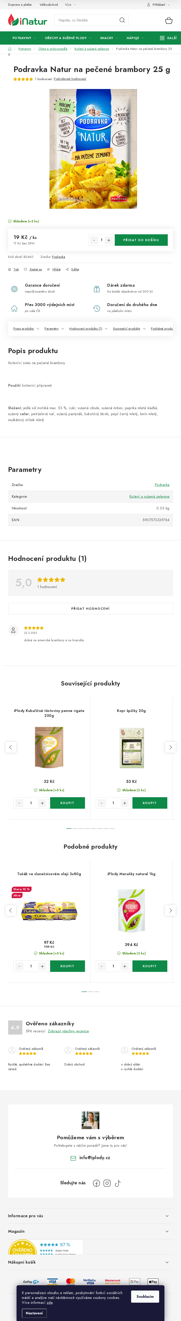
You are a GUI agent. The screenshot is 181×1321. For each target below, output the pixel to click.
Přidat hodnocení (90, 608)
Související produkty (126, 328)
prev (11, 747)
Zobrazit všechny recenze (68, 1031)
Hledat (122, 20)
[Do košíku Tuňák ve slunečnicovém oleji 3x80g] (67, 966)
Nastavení (34, 1313)
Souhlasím (145, 1296)
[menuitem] (24, 38)
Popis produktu (23, 328)
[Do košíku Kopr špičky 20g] (149, 803)
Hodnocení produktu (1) (85, 328)
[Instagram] (107, 1183)
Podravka (58, 257)
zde (50, 1302)
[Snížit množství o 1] (94, 240)
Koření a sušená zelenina (149, 496)
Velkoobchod (49, 4)
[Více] (168, 38)
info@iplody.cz (94, 1157)
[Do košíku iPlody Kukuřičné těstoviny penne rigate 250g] (67, 803)
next (170, 747)
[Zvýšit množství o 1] (109, 240)
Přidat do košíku (141, 240)
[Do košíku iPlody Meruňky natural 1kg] (149, 966)
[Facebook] (96, 1183)
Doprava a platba (20, 4)
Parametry (52, 328)
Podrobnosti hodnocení (70, 79)
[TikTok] (117, 1183)
